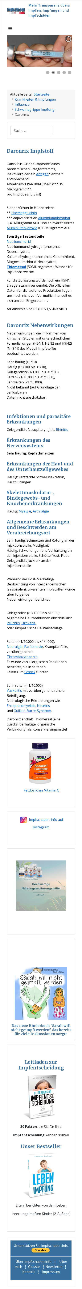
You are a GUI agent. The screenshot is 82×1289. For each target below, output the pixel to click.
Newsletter (54, 1266)
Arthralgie (41, 511)
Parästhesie (33, 646)
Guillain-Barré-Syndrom (32, 710)
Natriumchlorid (19, 241)
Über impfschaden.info (34, 1261)
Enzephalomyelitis (21, 705)
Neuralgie (14, 646)
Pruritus (13, 623)
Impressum (51, 1271)
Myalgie (25, 511)
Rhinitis (62, 429)
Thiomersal (16, 266)
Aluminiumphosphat (54, 218)
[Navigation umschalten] (10, 29)
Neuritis (43, 705)
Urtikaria (28, 623)
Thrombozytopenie (22, 656)
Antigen (42, 174)
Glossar (34, 1266)
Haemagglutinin (24, 212)
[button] (59, 51)
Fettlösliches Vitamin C (41, 790)
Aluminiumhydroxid (22, 228)
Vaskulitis (14, 690)
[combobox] (31, 130)
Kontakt (28, 1271)
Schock (29, 672)
